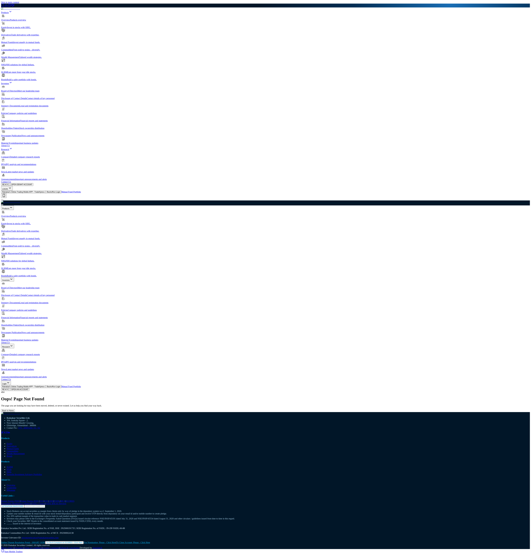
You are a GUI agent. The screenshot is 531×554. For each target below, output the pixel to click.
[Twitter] (4, 433)
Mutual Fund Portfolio (71, 192)
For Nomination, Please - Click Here (100, 542)
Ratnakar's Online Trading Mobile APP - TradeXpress (23, 192)
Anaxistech (97, 548)
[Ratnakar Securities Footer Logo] (265, 413)
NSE (41, 501)
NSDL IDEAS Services (55, 503)
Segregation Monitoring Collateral (16, 503)
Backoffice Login (53, 192)
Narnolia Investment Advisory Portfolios (24, 474)
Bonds (9, 456)
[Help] (9, 6)
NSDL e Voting (38, 503)
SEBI (51, 501)
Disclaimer (19, 548)
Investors (5, 83)
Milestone (11, 490)
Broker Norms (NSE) (10, 501)
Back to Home (8, 411)
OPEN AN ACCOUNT (19, 389)
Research (5, 149)
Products (5, 12)
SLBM (10, 467)
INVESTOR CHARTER (35, 506)
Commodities (12, 451)
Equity (9, 443)
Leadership (11, 487)
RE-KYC (5, 184)
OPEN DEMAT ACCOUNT (21, 184)
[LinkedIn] (9, 433)
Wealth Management (16, 453)
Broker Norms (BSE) (29, 501)
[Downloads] (6, 6)
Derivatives (12, 446)
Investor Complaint (50, 548)
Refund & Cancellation (69, 548)
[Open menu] (2, 199)
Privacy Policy (7, 548)
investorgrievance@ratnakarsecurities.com (40, 537)
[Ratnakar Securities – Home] (10, 8)
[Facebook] (2, 433)
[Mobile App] (2, 6)
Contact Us (6, 182)
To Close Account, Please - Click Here (133, 542)
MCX (62, 501)
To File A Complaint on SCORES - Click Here (64, 543)
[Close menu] (2, 204)
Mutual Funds (13, 448)
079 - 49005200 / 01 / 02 (29, 428)
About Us (5, 145)
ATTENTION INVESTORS (12, 506)
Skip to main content (10, 2)
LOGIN (5, 189)
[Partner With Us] (12, 6)
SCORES (70, 501)
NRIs (9, 472)
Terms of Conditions (33, 548)
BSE (46, 501)
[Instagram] (7, 433)
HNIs (9, 469)
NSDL (57, 501)
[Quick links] (4, 195)
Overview (11, 485)
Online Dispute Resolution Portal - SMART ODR (23, 542)
